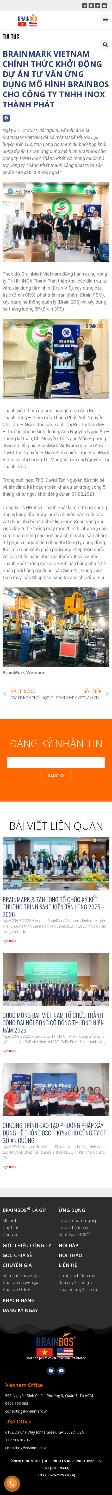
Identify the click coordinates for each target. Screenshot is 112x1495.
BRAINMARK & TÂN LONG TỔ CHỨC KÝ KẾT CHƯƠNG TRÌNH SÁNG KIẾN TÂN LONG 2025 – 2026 (54, 907)
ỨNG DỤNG (72, 1210)
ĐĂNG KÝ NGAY (20, 1310)
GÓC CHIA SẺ (17, 1255)
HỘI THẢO (70, 1255)
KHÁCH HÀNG (19, 1300)
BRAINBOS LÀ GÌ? (24, 1210)
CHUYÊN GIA (17, 1265)
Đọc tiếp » (10, 941)
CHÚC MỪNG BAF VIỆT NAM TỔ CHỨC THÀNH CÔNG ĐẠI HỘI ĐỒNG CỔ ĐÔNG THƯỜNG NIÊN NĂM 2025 (53, 1022)
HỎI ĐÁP (68, 1245)
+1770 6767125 (51, 1474)
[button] (105, 19)
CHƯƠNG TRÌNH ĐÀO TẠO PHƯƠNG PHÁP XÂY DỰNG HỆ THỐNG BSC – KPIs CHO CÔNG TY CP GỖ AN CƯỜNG (55, 1132)
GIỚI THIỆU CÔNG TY (27, 1245)
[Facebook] (51, 1371)
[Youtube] (61, 1371)
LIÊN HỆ (68, 1265)
